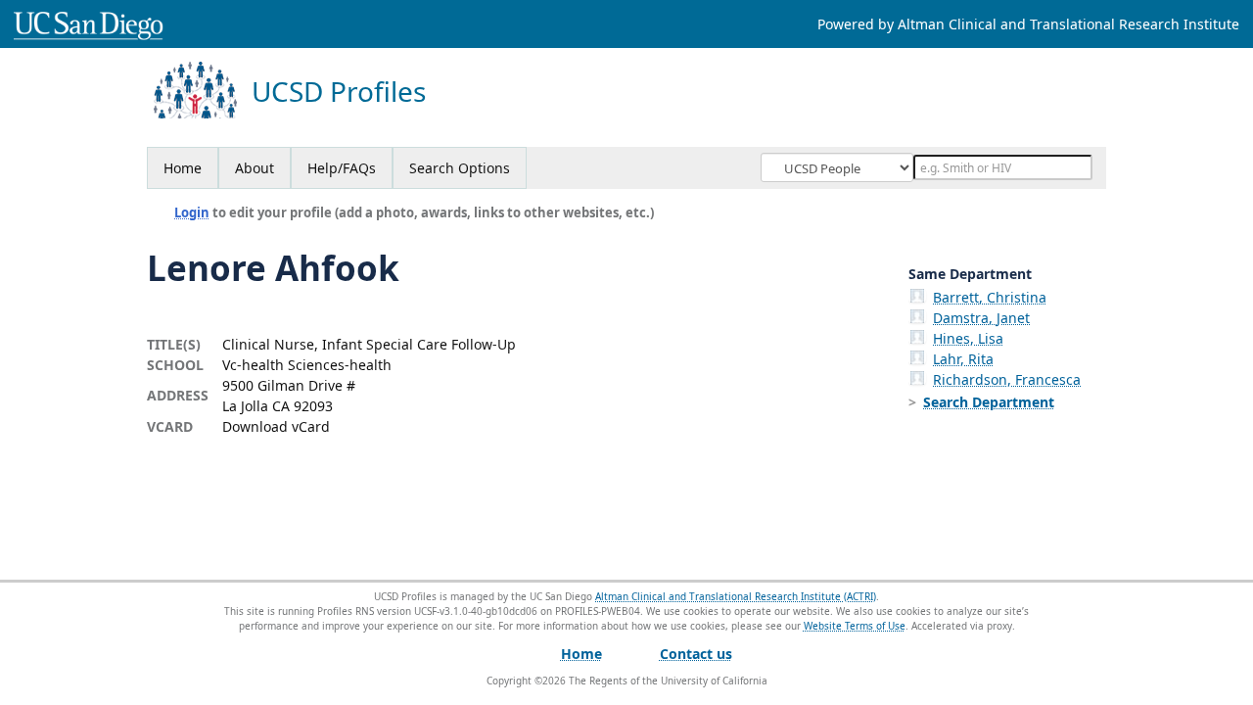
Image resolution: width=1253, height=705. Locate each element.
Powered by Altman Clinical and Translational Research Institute (1028, 24)
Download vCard (276, 426)
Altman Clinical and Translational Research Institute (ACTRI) (735, 596)
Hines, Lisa (968, 338)
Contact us (696, 653)
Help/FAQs (341, 168)
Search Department (988, 402)
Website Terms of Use (854, 626)
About (254, 168)
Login (191, 212)
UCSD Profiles (339, 91)
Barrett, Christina (989, 297)
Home (182, 168)
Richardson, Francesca (1007, 379)
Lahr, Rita (963, 359)
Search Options (459, 168)
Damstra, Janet (981, 317)
